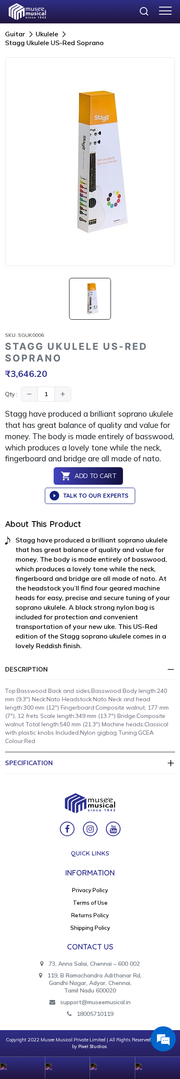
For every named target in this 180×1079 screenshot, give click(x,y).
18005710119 (94, 1014)
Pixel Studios (92, 1046)
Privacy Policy (90, 890)
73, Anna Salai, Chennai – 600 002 (93, 963)
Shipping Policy (90, 927)
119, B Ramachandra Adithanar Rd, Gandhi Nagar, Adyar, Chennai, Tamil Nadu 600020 (93, 983)
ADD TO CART (95, 476)
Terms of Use (90, 902)
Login (67, 1068)
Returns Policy (90, 915)
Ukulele (47, 34)
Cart (112, 1068)
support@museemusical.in (95, 1002)
